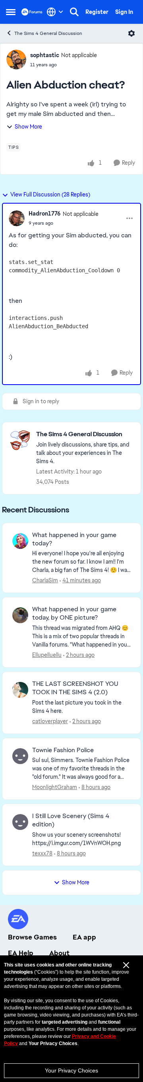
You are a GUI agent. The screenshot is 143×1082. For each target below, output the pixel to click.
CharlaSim (45, 580)
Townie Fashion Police (63, 750)
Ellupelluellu (47, 654)
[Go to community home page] (32, 11)
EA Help (20, 953)
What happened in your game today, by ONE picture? (74, 613)
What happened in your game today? (74, 539)
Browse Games (32, 937)
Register (96, 11)
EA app (84, 937)
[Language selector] (55, 12)
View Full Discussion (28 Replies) (50, 194)
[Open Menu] (131, 33)
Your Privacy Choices (71, 1070)
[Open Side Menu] (10, 12)
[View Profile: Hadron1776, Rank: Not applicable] (17, 218)
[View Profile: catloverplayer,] (20, 690)
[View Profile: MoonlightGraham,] (20, 756)
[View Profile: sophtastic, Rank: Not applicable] (16, 59)
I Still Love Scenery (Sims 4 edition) (70, 820)
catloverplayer (50, 721)
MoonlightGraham (54, 787)
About (59, 953)
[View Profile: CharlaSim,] (20, 541)
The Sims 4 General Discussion (48, 33)
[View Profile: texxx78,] (20, 822)
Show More (28, 126)
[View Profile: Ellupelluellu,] (20, 615)
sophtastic (44, 55)
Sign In (124, 11)
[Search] (74, 12)
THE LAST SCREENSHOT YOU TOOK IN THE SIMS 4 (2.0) (75, 688)
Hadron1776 (45, 213)
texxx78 (42, 853)
